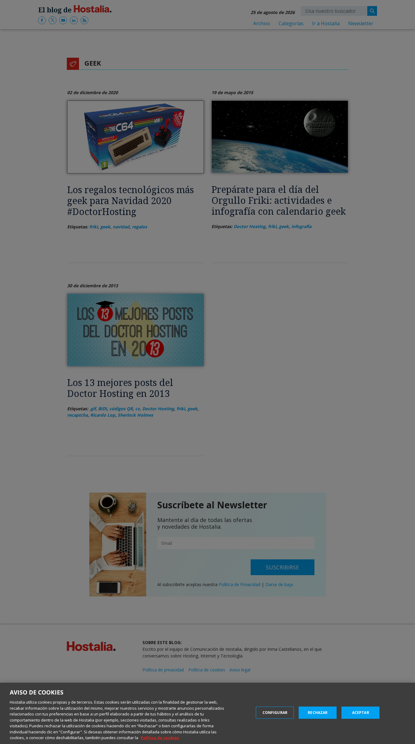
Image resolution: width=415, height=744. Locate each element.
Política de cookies (160, 737)
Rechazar (318, 712)
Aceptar (360, 712)
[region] (207, 713)
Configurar (274, 712)
